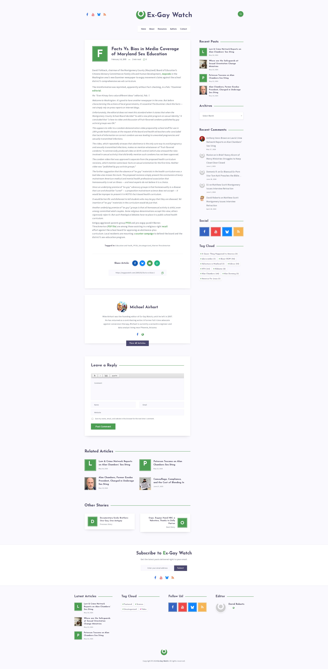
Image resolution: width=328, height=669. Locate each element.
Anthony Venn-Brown (216, 138)
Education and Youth (124, 245)
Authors (173, 29)
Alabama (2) (220, 269)
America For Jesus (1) (211, 279)
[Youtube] (93, 14)
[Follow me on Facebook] (138, 334)
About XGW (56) (227, 259)
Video (144, 609)
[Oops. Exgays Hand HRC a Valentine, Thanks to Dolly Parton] (165, 522)
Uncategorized (145, 245)
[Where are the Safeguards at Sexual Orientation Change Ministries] (203, 64)
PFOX (128, 222)
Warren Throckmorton (161, 245)
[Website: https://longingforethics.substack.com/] (142, 334)
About (151, 29)
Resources (162, 29)
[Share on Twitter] (142, 263)
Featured (128, 604)
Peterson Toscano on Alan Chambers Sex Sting (96, 634)
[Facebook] (87, 14)
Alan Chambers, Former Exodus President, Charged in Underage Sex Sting (116, 480)
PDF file (112, 226)
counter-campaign (144, 233)
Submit (180, 568)
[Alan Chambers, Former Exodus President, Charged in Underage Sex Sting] (90, 483)
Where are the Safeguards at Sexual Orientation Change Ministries (223, 63)
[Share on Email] (150, 263)
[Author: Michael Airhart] (122, 306)
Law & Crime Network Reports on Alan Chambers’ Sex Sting (224, 142)
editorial (96, 90)
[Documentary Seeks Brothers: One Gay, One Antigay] (110, 521)
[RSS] (104, 14)
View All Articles (137, 343)
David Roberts (213, 197)
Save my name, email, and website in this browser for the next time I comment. (124, 419)
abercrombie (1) (209, 259)
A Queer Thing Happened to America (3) (220, 254)
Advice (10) (234, 264)
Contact (183, 29)
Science (140, 604)
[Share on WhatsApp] (157, 263)
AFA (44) (206, 269)
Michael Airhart (144, 307)
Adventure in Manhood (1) (213, 264)
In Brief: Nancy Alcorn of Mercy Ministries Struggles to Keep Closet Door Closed (223, 158)
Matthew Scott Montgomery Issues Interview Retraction (222, 201)
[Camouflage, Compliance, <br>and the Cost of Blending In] (145, 483)
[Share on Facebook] (135, 263)
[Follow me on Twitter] (132, 334)
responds (166, 73)
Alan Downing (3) (231, 274)
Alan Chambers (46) (210, 274)
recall (165, 226)
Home (143, 29)
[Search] (240, 14)
